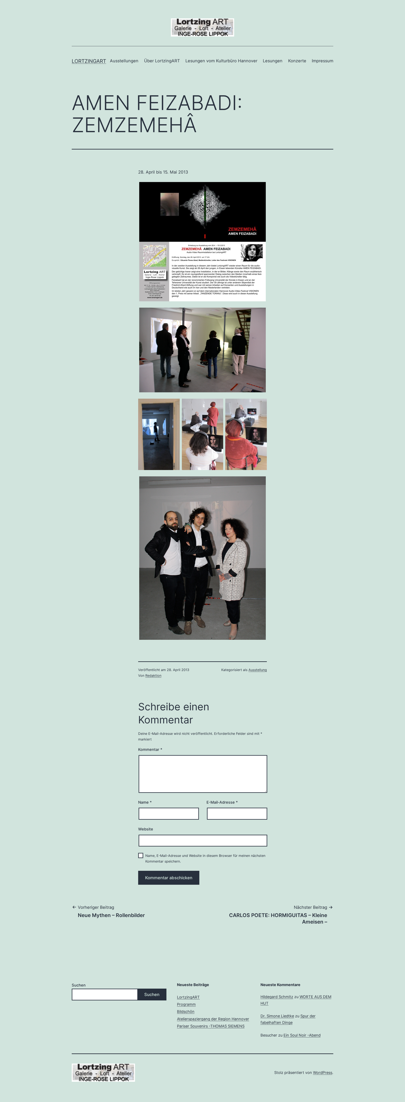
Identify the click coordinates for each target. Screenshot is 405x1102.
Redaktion (153, 675)
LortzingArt (89, 61)
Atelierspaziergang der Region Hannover (213, 1019)
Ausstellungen (124, 60)
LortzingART (188, 997)
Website (145, 829)
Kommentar (150, 749)
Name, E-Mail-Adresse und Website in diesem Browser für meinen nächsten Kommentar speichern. (205, 858)
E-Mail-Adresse (222, 802)
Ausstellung (257, 670)
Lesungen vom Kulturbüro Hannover (221, 60)
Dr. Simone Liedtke (277, 1016)
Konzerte (297, 60)
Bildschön (185, 1011)
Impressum (322, 60)
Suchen (79, 985)
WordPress (322, 1072)
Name (145, 802)
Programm (186, 1004)
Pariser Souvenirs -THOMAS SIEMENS (210, 1026)
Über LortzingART (162, 60)
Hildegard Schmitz (277, 997)
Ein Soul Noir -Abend (302, 1035)
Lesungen (272, 60)
